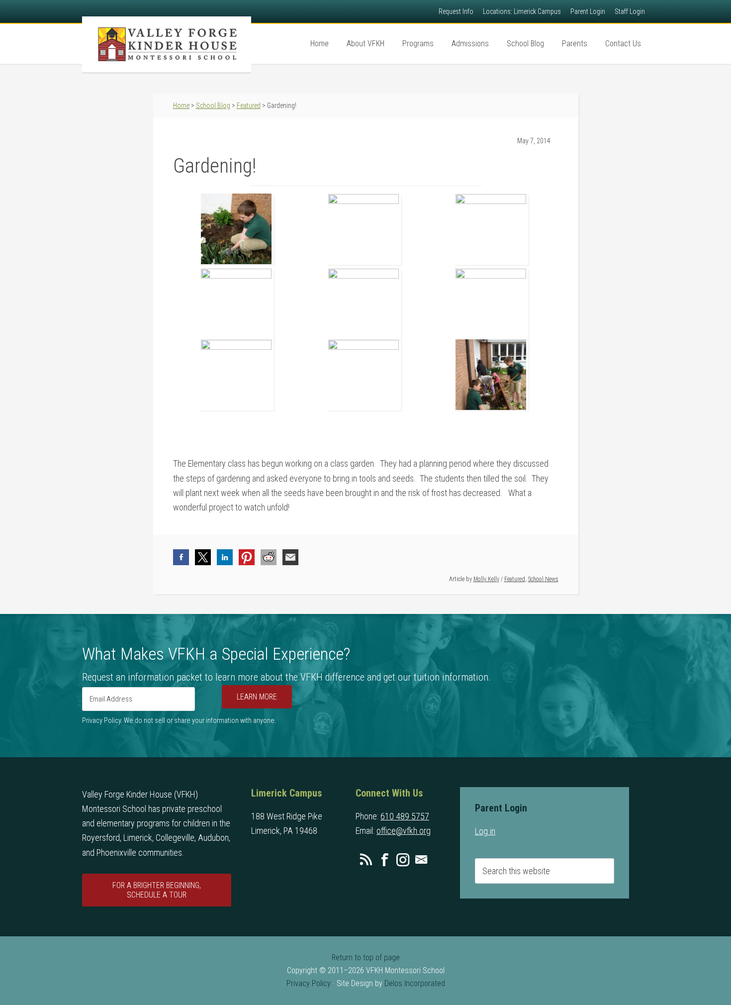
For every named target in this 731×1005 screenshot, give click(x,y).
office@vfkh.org (403, 830)
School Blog (213, 105)
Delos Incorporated (414, 983)
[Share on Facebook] (181, 557)
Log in (485, 831)
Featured (514, 579)
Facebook (384, 860)
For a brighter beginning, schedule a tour (156, 890)
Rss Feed (366, 860)
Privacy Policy (308, 983)
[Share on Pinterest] (247, 557)
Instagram (403, 860)
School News (543, 579)
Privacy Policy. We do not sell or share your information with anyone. (179, 720)
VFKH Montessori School (166, 44)
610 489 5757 (404, 816)
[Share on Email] (290, 557)
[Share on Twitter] (203, 557)
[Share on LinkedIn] (225, 557)
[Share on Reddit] (268, 557)
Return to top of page (366, 957)
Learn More (257, 697)
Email (421, 860)
